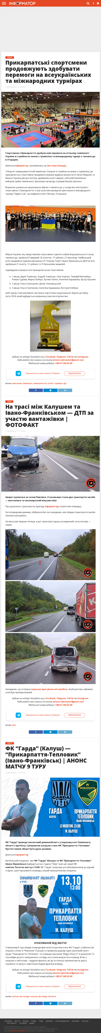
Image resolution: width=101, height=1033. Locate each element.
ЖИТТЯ (17, 1021)
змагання (17, 384)
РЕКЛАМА (75, 1021)
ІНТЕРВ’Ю (23, 1023)
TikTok (70, 356)
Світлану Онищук (56, 165)
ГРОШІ (33, 1021)
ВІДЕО (31, 1023)
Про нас (85, 1021)
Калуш (15, 997)
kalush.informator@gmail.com (68, 359)
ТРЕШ (41, 1021)
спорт (50, 384)
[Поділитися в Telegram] (50, 389)
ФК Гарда (42, 997)
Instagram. (83, 356)
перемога (27, 384)
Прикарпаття (40, 384)
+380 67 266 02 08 (63, 363)
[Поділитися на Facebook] (36, 389)
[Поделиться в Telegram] (50, 731)
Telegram (61, 356)
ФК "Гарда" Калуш (29, 997)
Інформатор (21, 165)
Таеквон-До (60, 384)
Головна (8, 1021)
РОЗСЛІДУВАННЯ (62, 1021)
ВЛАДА (26, 1021)
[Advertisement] (50, 30)
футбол (52, 997)
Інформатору (52, 506)
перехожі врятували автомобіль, (49, 689)
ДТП (14, 725)
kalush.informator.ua (18, 1031)
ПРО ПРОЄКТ (12, 1023)
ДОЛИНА (49, 1021)
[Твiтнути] (65, 389)
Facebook (50, 356)
